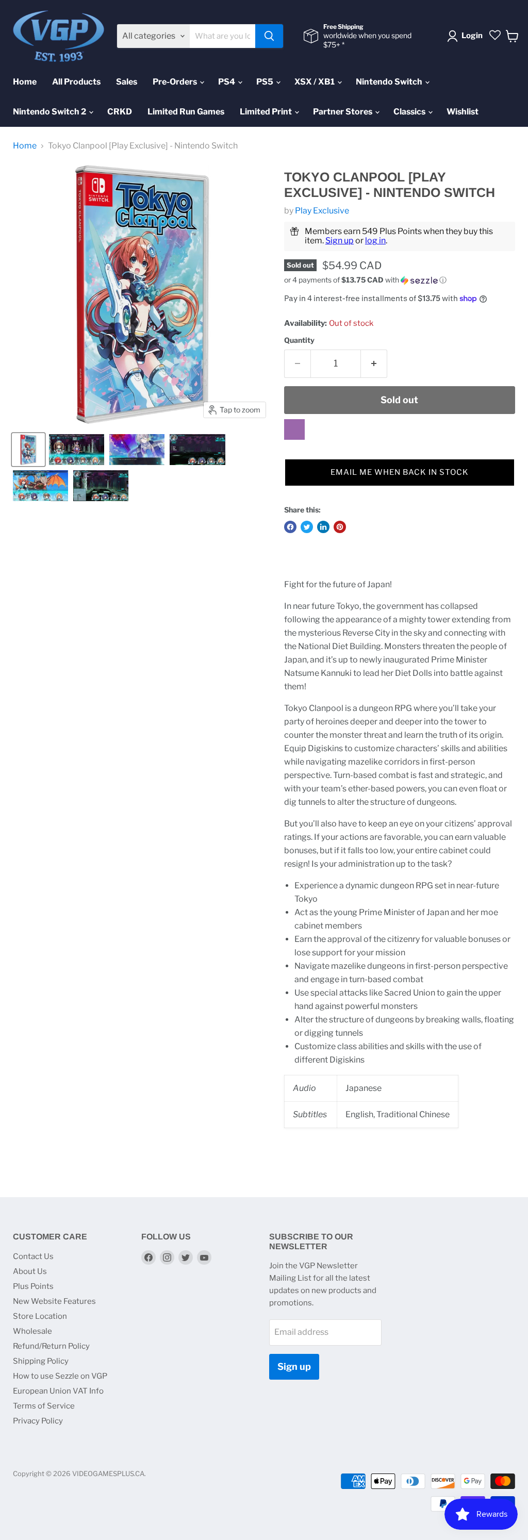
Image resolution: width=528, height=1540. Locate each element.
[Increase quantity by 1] (374, 364)
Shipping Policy (41, 1361)
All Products (76, 82)
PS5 (265, 82)
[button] (399, 280)
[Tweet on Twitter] (307, 527)
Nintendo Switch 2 (50, 112)
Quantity (299, 340)
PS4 (227, 82)
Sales (126, 82)
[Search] (269, 36)
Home (25, 82)
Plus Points (33, 1286)
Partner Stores (343, 112)
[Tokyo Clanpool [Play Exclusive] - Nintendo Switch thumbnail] (28, 449)
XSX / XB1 (315, 82)
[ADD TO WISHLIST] (294, 429)
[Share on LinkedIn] (323, 527)
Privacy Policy (38, 1421)
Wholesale (32, 1331)
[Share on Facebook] (290, 527)
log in (375, 240)
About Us (30, 1271)
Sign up (339, 240)
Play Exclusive (322, 211)
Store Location (40, 1316)
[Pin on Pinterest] (340, 527)
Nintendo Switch (390, 82)
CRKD (119, 112)
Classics (410, 112)
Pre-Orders (176, 82)
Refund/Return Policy (51, 1346)
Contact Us (33, 1256)
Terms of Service (44, 1406)
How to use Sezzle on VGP (60, 1376)
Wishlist (462, 112)
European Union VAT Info (58, 1391)
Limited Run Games (185, 112)
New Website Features (54, 1301)
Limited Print (266, 112)
